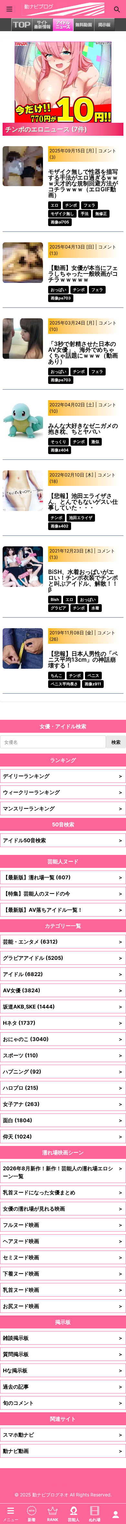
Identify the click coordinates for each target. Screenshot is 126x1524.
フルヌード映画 (63, 1225)
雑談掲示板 (63, 1338)
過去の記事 (63, 1386)
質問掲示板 (63, 1354)
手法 (85, 213)
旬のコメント (63, 1403)
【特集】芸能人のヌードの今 (63, 893)
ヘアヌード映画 (63, 1241)
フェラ (89, 205)
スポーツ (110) (63, 1055)
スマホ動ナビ (63, 1434)
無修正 (101, 213)
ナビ (63, 1476)
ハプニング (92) (63, 1071)
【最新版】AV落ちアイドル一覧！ (63, 910)
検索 (116, 742)
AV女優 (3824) (63, 990)
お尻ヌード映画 (63, 1306)
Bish (55, 599)
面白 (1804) (63, 1120)
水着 (95, 607)
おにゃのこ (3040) (63, 1039)
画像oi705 (60, 222)
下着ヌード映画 (63, 1273)
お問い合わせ (63, 1485)
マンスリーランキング (63, 808)
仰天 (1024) (63, 1136)
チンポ (71, 205)
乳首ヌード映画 (63, 1290)
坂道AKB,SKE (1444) (63, 1006)
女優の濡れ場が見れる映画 (63, 1208)
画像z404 (59, 450)
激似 (95, 441)
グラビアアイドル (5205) (63, 958)
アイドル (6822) (63, 974)
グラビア (58, 607)
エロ (54, 205)
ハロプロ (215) (63, 1088)
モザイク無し (62, 213)
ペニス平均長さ (64, 683)
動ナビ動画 (63, 1451)
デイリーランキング (63, 776)
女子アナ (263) (63, 1104)
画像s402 (59, 526)
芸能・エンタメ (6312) (63, 941)
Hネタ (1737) (63, 1023)
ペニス (93, 675)
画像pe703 (61, 298)
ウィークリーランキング (63, 792)
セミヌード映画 (63, 1257)
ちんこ (56, 675)
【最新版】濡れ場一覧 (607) (63, 877)
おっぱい (58, 289)
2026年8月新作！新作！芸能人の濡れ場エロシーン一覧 (63, 1172)
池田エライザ (80, 517)
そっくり (58, 441)
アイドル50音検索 (63, 840)
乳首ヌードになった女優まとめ (63, 1192)
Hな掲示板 (63, 1370)
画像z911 (93, 683)
